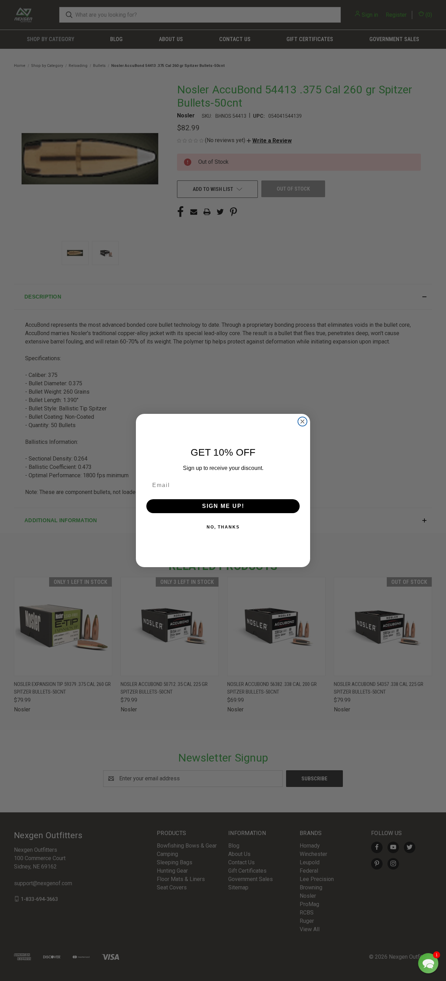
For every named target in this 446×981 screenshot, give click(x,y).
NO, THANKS (223, 527)
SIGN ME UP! (223, 506)
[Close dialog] (302, 421)
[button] (428, 963)
